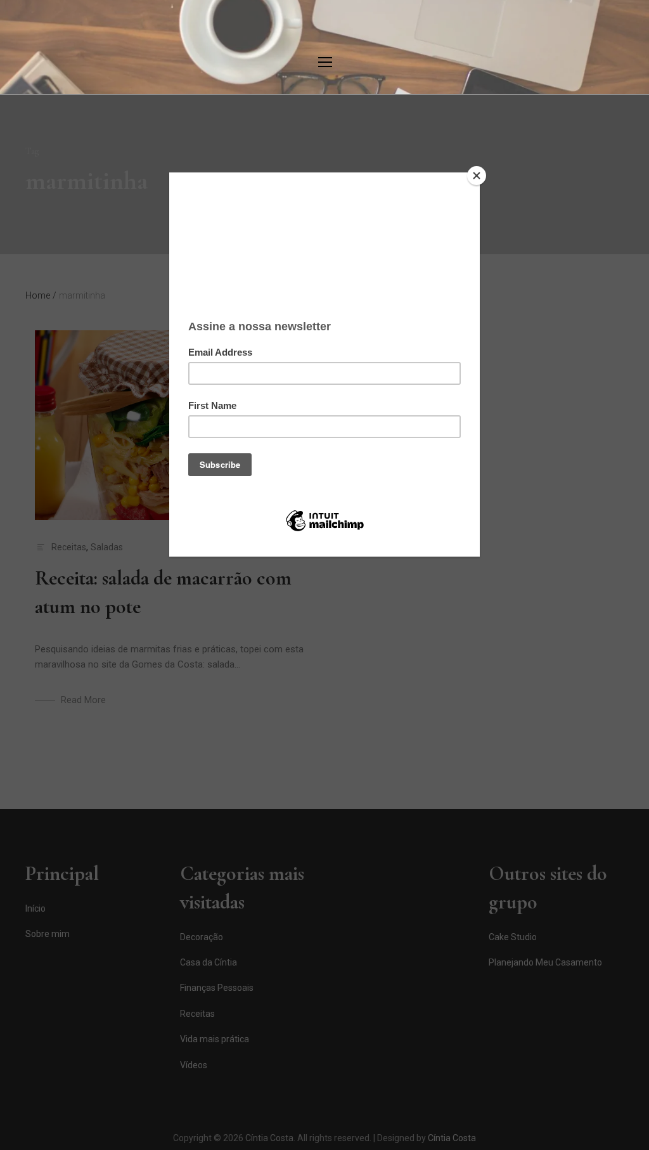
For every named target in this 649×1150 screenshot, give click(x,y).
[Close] (476, 175)
